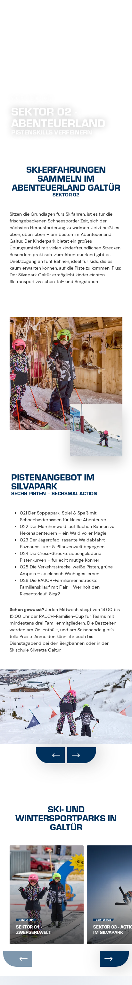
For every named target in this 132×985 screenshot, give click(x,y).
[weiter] (81, 755)
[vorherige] (50, 755)
